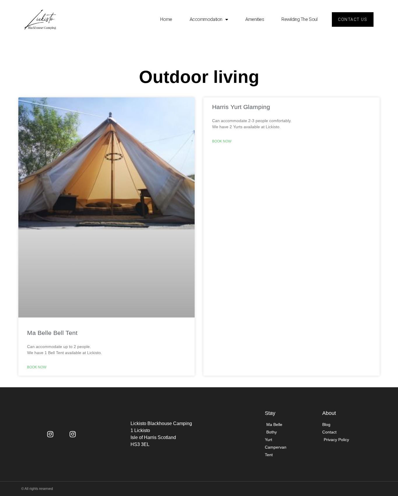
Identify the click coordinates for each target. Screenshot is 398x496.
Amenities (254, 19)
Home (166, 19)
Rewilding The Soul (299, 19)
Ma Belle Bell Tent (52, 332)
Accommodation (206, 19)
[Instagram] (50, 434)
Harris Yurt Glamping (241, 107)
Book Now (36, 367)
